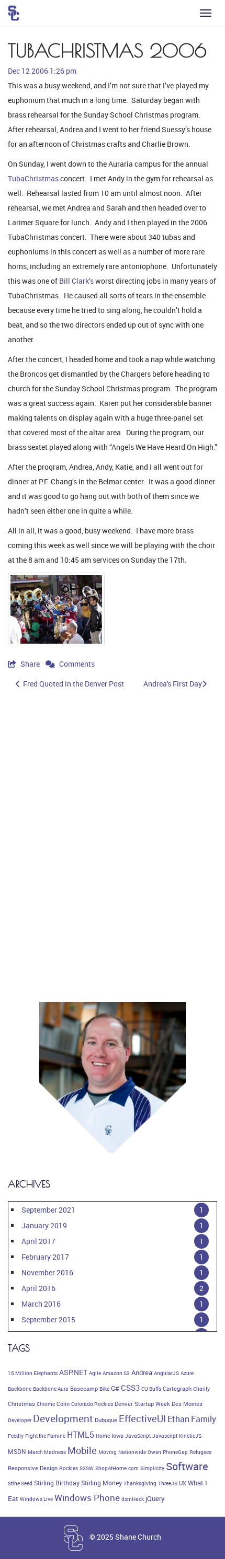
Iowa (117, 1435)
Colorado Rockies (92, 1403)
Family (203, 1419)
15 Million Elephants (33, 1373)
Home (103, 1435)
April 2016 (38, 1288)
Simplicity (152, 1468)
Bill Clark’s (76, 281)
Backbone (19, 1388)
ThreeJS (167, 1483)
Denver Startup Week (142, 1403)
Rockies (68, 1468)
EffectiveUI (142, 1418)
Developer (19, 1420)
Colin (63, 1403)
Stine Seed (20, 1483)
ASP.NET (73, 1372)
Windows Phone (87, 1498)
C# (115, 1388)
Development (63, 1418)
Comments (76, 664)
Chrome (46, 1403)
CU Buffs (151, 1388)
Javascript (164, 1435)
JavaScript (138, 1435)
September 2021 (48, 1210)
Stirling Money (101, 1483)
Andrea (141, 1372)
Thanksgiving (139, 1483)
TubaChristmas (33, 178)
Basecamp (84, 1388)
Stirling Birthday (57, 1483)
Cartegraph (177, 1388)
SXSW (87, 1468)
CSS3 (130, 1387)
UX (182, 1483)
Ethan (178, 1419)
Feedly (16, 1435)
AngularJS (166, 1373)
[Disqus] (112, 841)
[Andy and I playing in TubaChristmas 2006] (56, 609)
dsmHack (132, 1499)
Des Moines (187, 1403)
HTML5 (80, 1434)
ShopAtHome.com (117, 1468)
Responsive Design (33, 1468)
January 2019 (44, 1225)
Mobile (82, 1450)
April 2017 (38, 1241)
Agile (95, 1373)
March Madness (47, 1452)
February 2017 (45, 1257)
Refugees (200, 1452)
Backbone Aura (51, 1388)
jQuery (155, 1498)
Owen (154, 1452)
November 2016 (47, 1272)
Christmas (21, 1403)
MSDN (17, 1452)
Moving (107, 1452)
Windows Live (36, 1499)
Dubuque (106, 1420)
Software (187, 1466)
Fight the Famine (45, 1435)
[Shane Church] (13, 13)
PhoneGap (175, 1452)
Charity (201, 1388)
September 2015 (48, 1319)
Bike (104, 1388)
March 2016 (41, 1304)
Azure (187, 1373)
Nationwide (132, 1452)
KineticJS (190, 1435)
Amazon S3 (116, 1373)
